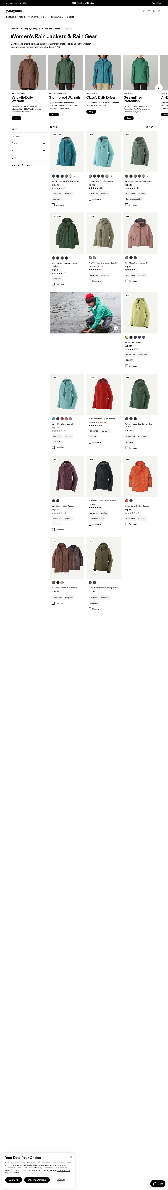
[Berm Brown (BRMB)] (53, 582)
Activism (9, 3)
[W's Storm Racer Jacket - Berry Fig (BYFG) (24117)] (67, 476)
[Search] (143, 11)
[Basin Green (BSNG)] (102, 176)
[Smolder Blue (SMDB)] (62, 176)
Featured (11, 16)
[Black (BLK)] (57, 176)
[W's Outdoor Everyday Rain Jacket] (69, 258)
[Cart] (159, 11)
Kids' (43, 16)
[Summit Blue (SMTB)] (135, 257)
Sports (70, 16)
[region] (38, 1170)
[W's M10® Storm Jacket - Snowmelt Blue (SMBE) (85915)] (67, 394)
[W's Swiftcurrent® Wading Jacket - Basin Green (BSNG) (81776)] (103, 558)
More (25, 3)
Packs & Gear (56, 16)
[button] (159, 88)
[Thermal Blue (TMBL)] (94, 257)
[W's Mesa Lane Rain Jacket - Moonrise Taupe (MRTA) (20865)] (140, 233)
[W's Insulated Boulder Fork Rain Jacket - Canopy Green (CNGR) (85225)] (140, 394)
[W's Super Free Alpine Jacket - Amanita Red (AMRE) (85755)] (103, 394)
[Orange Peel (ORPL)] (66, 418)
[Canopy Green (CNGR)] (126, 176)
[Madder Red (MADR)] (62, 418)
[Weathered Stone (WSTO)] (62, 582)
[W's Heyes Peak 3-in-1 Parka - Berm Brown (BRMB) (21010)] (67, 558)
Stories (18, 3)
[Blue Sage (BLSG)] (66, 176)
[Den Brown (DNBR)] (98, 176)
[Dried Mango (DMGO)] (143, 176)
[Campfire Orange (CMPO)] (126, 500)
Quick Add (67, 167)
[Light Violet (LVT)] (70, 418)
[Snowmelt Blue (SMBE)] (90, 176)
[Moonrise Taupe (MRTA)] (135, 176)
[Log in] (153, 11)
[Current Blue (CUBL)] (143, 337)
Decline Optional (37, 1179)
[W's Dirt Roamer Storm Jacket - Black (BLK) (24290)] (103, 476)
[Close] (71, 1157)
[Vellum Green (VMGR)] (70, 176)
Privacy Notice (63, 1170)
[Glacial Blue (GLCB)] (53, 176)
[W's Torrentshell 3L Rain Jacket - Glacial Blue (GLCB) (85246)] (67, 151)
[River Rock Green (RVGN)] (90, 257)
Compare (60, 205)
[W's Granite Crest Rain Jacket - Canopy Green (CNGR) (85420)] (140, 151)
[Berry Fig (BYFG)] (62, 258)
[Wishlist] (148, 11)
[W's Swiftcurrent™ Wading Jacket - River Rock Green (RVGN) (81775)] (103, 233)
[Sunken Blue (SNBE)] (57, 258)
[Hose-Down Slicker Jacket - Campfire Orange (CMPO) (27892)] (140, 476)
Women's (33, 16)
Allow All (13, 1179)
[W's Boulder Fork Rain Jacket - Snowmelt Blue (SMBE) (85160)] (103, 151)
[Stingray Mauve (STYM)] (107, 176)
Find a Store (156, 3)
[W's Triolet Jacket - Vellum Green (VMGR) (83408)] (140, 312)
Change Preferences (62, 1180)
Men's (22, 16)
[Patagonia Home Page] (14, 11)
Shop (28, 72)
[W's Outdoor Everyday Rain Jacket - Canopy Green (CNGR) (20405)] (67, 233)
